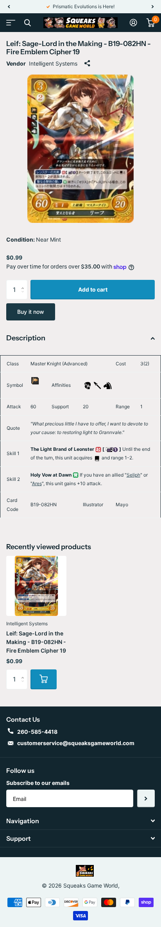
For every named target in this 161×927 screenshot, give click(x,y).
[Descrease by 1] (24, 296)
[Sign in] (133, 22)
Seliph (133, 475)
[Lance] (97, 385)
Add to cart (92, 289)
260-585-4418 (37, 731)
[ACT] (98, 449)
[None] (34, 389)
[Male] (87, 385)
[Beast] (107, 385)
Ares (37, 483)
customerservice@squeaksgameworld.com (75, 743)
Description (25, 338)
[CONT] (76, 475)
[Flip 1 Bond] (112, 449)
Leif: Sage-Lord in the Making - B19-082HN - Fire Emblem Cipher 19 (36, 642)
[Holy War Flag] (34, 380)
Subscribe (146, 798)
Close (27, 22)
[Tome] (96, 458)
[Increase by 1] (24, 283)
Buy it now (30, 311)
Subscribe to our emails (38, 782)
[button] (8, 6)
